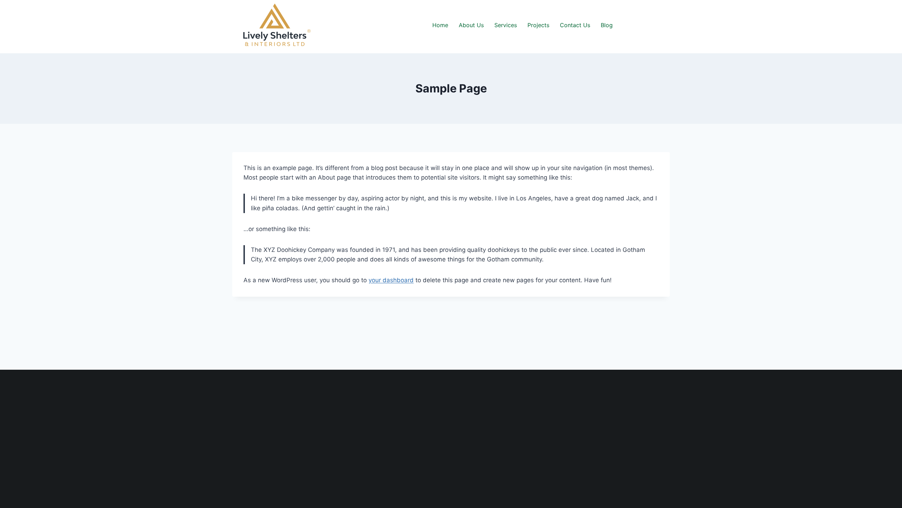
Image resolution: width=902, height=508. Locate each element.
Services (505, 25)
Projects (538, 25)
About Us (471, 25)
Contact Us (575, 25)
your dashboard (391, 280)
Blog (607, 25)
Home (440, 25)
